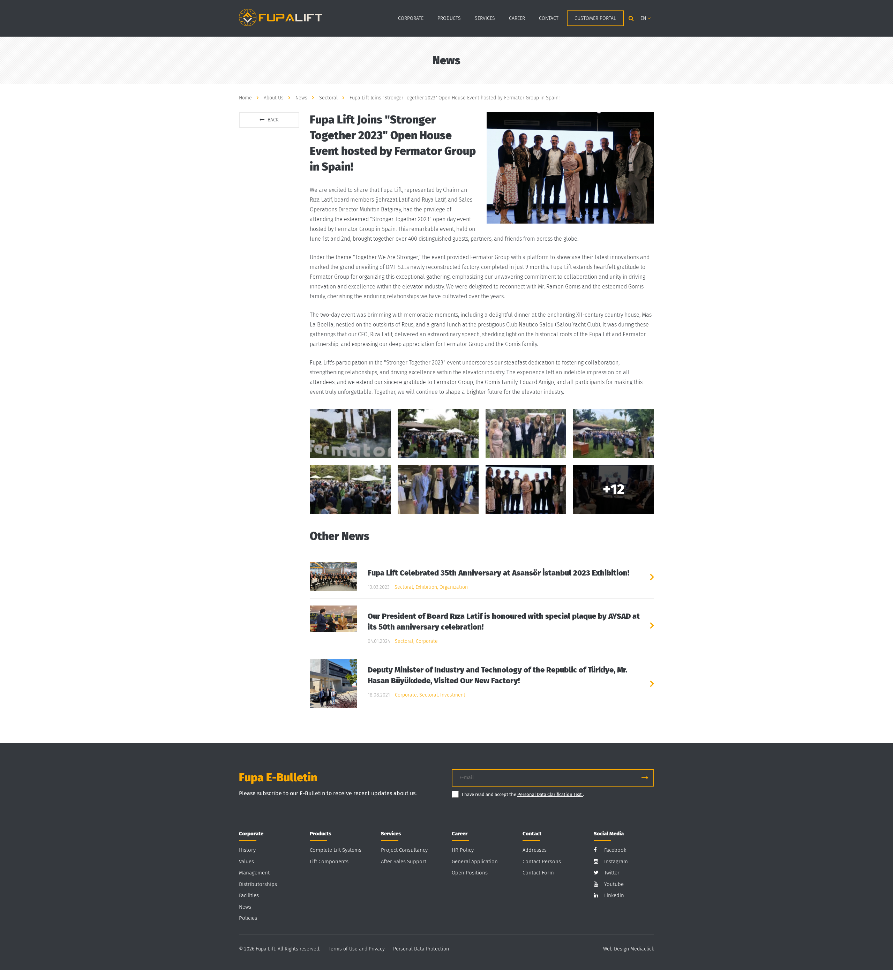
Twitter (612, 873)
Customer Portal (595, 18)
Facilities (249, 895)
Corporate (410, 18)
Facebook (615, 850)
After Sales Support (403, 861)
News (245, 907)
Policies (248, 918)
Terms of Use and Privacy (357, 949)
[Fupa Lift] (280, 17)
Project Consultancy (404, 850)
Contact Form (538, 873)
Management (254, 873)
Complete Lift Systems (335, 850)
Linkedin (614, 895)
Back (272, 120)
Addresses (535, 850)
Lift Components (329, 861)
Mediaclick (642, 949)
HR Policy (463, 850)
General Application (475, 861)
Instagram (616, 861)
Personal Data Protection (421, 949)
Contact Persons (542, 861)
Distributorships (258, 884)
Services (485, 18)
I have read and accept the (489, 794)
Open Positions (470, 873)
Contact (548, 18)
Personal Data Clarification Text (550, 794)
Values (246, 861)
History (247, 850)
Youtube (614, 884)
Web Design (616, 949)
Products (449, 18)
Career (517, 18)
